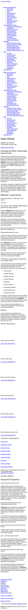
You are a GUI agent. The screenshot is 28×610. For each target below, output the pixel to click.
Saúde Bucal (10, 68)
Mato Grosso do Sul (6, 593)
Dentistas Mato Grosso (13, 49)
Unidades (6, 41)
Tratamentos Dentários (10, 25)
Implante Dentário (6, 454)
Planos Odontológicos (10, 7)
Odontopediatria (11, 65)
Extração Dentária (12, 32)
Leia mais (3, 202)
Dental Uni (10, 10)
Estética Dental (11, 31)
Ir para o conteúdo (6, 1)
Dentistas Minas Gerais (13, 47)
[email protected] (5, 601)
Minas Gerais (4, 590)
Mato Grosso (4, 591)
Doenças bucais (11, 55)
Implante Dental (11, 34)
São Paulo (3, 588)
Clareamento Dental (12, 29)
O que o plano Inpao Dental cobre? (10, 483)
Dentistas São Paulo (12, 46)
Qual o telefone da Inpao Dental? (10, 536)
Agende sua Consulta (4, 581)
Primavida (9, 19)
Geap (8, 12)
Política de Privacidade (7, 598)
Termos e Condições (6, 595)
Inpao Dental (10, 15)
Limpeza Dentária (12, 35)
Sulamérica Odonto (12, 20)
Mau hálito (10, 62)
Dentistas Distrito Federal (14, 44)
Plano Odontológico (12, 64)
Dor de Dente (10, 56)
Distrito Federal (5, 587)
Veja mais (9, 23)
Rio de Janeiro (4, 585)
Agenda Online (8, 69)
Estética (9, 53)
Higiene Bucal (10, 59)
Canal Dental (10, 28)
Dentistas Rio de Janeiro (14, 43)
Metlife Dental (11, 16)
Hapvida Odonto (11, 13)
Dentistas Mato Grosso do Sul (15, 50)
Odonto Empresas (12, 18)
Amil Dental (10, 9)
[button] (14, 202)
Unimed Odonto (11, 22)
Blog (5, 52)
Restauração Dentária (13, 40)
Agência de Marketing (18, 604)
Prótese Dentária (11, 38)
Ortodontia (10, 37)
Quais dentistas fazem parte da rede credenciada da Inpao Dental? (11, 503)
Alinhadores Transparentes (14, 26)
